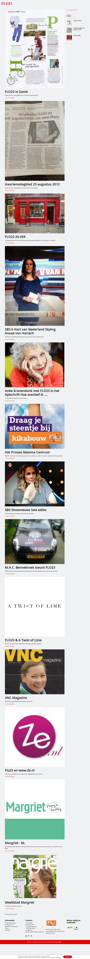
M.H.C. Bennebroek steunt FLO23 (30, 567)
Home (38, 3)
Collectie (42, 3)
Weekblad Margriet (19, 902)
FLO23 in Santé (16, 91)
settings (58, 957)
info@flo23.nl (29, 930)
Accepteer (67, 956)
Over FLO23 (53, 3)
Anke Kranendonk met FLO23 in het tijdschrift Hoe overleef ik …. (32, 393)
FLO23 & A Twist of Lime (23, 640)
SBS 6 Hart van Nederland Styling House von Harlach (30, 331)
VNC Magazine (16, 698)
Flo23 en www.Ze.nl (20, 770)
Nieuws (68, 3)
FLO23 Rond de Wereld (61, 3)
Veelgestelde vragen (10, 923)
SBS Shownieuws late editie (25, 510)
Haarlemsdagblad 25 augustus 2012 (32, 184)
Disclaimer (7, 930)
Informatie (47, 3)
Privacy (7, 928)
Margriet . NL (15, 843)
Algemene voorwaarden (11, 926)
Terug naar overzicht (72, 10)
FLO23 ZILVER (15, 237)
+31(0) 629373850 (30, 928)
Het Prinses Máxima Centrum (27, 452)
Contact (72, 3)
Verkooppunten (9, 924)
